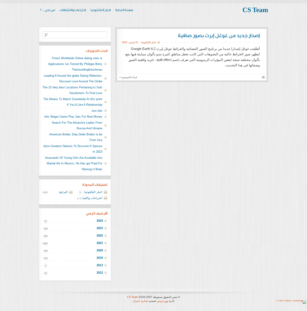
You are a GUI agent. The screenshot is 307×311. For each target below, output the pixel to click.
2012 (124, 42)
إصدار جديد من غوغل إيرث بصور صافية (219, 35)
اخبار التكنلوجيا (101, 10)
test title (97, 110)
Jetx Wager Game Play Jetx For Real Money (73, 116)
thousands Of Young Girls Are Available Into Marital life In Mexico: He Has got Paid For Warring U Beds (73, 163)
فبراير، (131, 42)
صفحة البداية (124, 10)
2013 (100, 265)
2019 (100, 258)
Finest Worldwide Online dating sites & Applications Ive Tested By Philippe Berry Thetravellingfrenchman (75, 63)
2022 (100, 235)
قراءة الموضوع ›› (128, 77)
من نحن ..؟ (47, 10)
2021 (100, 243)
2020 (100, 250)
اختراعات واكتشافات (73, 10)
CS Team (255, 10)
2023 (100, 228)
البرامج (63, 192)
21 (136, 42)
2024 (100, 220)
